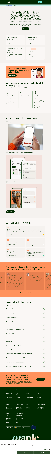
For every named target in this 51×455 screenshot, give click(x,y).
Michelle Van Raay (14, 273)
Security (27, 393)
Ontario (7, 415)
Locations (10, 5)
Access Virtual (18, 419)
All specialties (39, 397)
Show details (46, 449)
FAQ (17, 393)
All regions (7, 422)
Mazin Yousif (32, 273)
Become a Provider (29, 397)
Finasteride (28, 405)
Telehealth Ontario (19, 415)
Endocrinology (39, 394)
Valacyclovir (28, 408)
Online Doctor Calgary (40, 405)
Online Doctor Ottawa (40, 408)
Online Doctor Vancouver (41, 404)
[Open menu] (44, 2)
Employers (7, 404)
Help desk (18, 396)
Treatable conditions (9, 394)
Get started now (12, 75)
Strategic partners (9, 408)
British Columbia (8, 418)
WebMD (17, 422)
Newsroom (28, 394)
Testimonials (18, 394)
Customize (25, 452)
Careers (27, 396)
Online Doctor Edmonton (41, 407)
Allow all (42, 452)
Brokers (7, 407)
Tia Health (18, 421)
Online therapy (39, 393)
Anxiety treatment (19, 408)
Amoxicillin (28, 407)
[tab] (20, 292)
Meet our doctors (9, 393)
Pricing (7, 396)
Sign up (40, 2)
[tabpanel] (15, 281)
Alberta (7, 419)
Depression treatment (19, 404)
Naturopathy (39, 396)
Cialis (27, 404)
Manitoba (7, 421)
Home (7, 5)
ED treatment (18, 407)
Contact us (18, 397)
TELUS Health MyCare (19, 418)
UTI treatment (18, 405)
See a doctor (25, 28)
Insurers (7, 405)
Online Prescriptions (9, 397)
